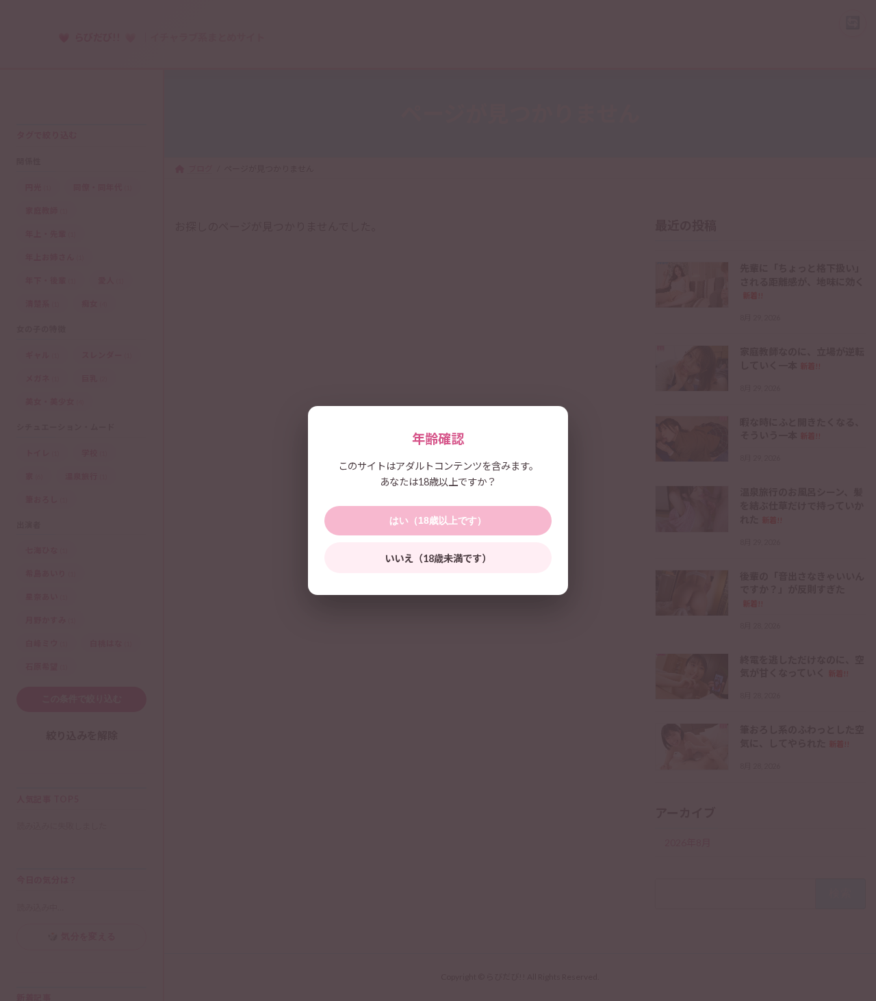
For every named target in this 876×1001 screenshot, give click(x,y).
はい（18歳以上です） (438, 520)
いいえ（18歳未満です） (438, 558)
